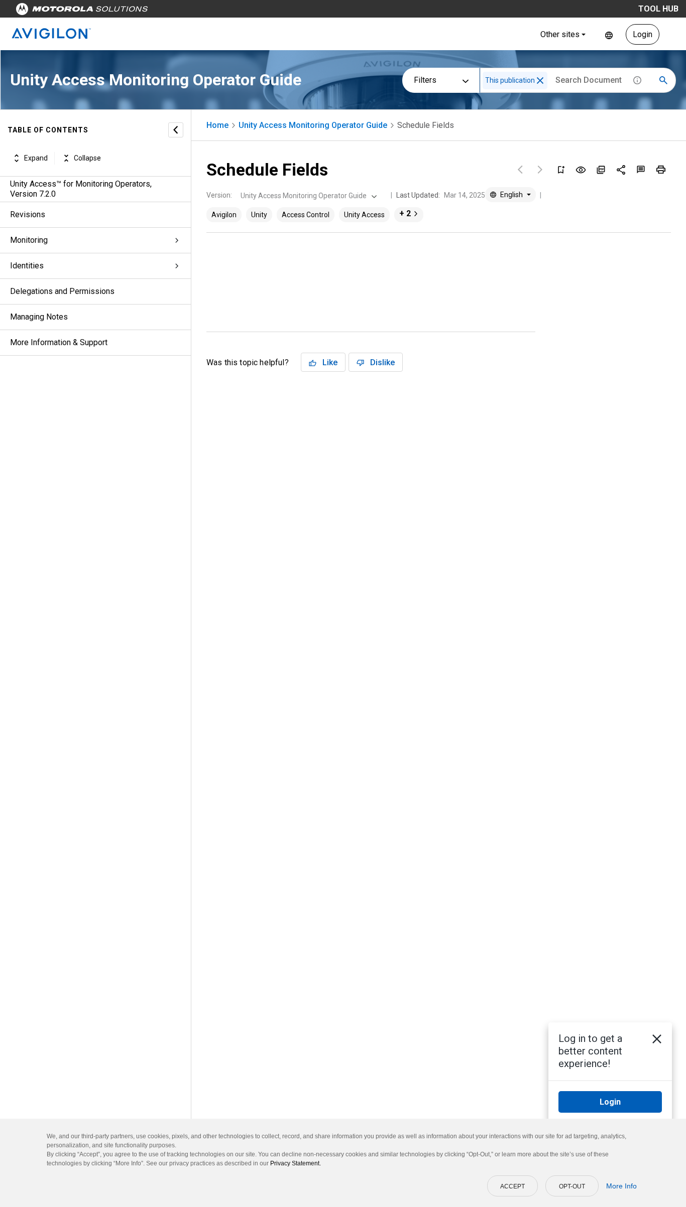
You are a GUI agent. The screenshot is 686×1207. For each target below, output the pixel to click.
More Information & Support (58, 342)
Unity (259, 215)
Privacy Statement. (295, 1163)
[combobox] (308, 196)
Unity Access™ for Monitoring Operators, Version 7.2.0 (81, 189)
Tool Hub (658, 9)
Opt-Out (572, 1186)
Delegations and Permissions (62, 291)
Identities (27, 265)
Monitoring (29, 240)
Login (642, 34)
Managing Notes (39, 317)
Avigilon (224, 215)
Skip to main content (191, 11)
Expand (36, 158)
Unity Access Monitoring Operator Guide (313, 125)
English (609, 34)
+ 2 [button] (405, 213)
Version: (219, 195)
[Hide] (175, 129)
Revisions (27, 214)
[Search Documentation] (663, 80)
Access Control (305, 215)
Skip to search (264, 11)
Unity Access (364, 215)
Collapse (87, 158)
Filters (425, 80)
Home (217, 125)
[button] (540, 80)
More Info (621, 1186)
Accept (512, 1186)
